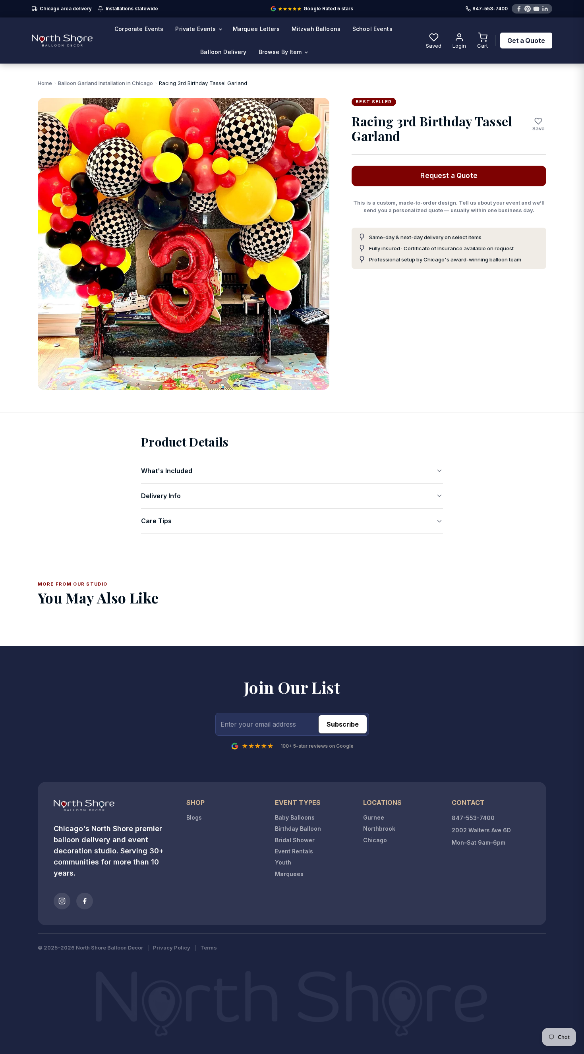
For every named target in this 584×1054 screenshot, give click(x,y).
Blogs (194, 817)
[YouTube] (536, 9)
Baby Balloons (295, 817)
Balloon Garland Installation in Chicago (105, 83)
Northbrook (379, 828)
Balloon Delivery (223, 51)
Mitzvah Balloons (316, 28)
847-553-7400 (490, 9)
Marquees (289, 873)
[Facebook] (519, 9)
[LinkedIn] (545, 9)
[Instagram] (62, 901)
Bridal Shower (295, 840)
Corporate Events (138, 28)
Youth (283, 862)
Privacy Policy (171, 948)
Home (45, 83)
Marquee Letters (256, 28)
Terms (208, 948)
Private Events (196, 28)
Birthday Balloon (298, 828)
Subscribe (343, 724)
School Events (372, 28)
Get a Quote (526, 40)
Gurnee (373, 817)
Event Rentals (294, 851)
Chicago (375, 840)
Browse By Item (281, 51)
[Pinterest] (527, 9)
